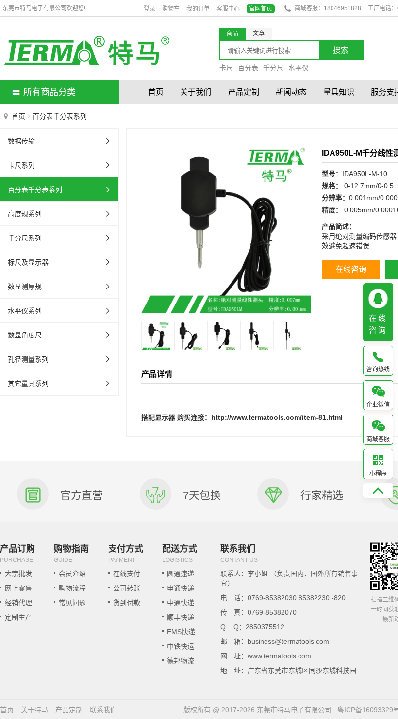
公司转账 (126, 588)
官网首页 (260, 8)
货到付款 (126, 603)
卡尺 (226, 68)
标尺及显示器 (28, 262)
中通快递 (180, 603)
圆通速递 (180, 573)
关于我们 (195, 92)
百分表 (248, 68)
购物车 (171, 8)
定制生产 (18, 617)
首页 (156, 92)
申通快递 (180, 588)
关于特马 (34, 710)
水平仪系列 (25, 311)
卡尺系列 (21, 165)
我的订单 (198, 8)
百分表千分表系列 (35, 189)
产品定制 (243, 92)
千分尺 (273, 68)
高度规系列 (25, 214)
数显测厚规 (25, 286)
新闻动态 (291, 92)
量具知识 (338, 92)
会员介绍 (72, 573)
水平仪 (298, 68)
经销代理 (18, 603)
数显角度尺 (25, 335)
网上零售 (18, 588)
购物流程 (72, 588)
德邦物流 (180, 661)
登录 (149, 8)
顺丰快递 (180, 617)
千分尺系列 (25, 238)
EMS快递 (181, 632)
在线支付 (126, 573)
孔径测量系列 (28, 359)
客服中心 (228, 8)
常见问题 (72, 603)
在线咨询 (350, 269)
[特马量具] (86, 52)
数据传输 (21, 141)
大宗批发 (18, 573)
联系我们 (103, 710)
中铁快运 (180, 646)
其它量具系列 (28, 383)
